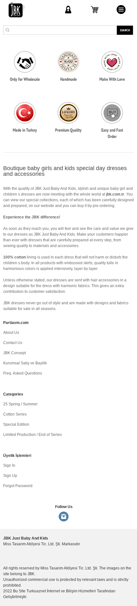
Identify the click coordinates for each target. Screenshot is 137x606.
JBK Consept (14, 353)
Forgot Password (17, 486)
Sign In (9, 465)
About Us (11, 332)
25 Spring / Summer (20, 404)
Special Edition (16, 424)
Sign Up (10, 475)
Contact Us (12, 343)
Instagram (64, 517)
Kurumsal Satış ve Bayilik (25, 363)
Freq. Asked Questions (22, 373)
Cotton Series (15, 414)
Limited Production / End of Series (32, 434)
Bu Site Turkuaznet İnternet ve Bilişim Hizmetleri (54, 591)
